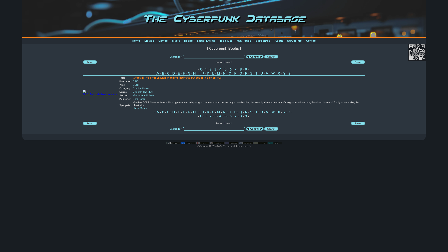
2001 (136, 84)
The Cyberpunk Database (224, 18)
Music (176, 40)
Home (136, 40)
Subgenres (262, 40)
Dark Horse (139, 98)
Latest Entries (206, 40)
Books (188, 40)
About (279, 40)
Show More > (140, 108)
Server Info (294, 40)
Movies (149, 40)
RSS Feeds (243, 40)
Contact (311, 40)
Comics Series (141, 88)
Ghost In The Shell (143, 91)
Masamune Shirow (143, 95)
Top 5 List (226, 40)
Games (163, 40)
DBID (136, 81)
